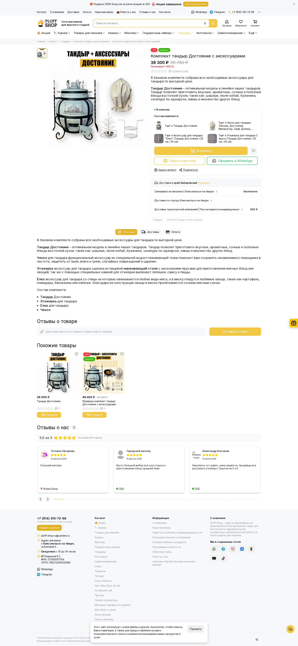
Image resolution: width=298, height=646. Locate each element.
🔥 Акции (43, 33)
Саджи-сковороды (106, 600)
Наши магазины (104, 12)
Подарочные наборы (157, 33)
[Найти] (213, 23)
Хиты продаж (103, 614)
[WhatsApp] (214, 549)
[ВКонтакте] (242, 549)
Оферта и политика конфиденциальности (177, 532)
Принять (196, 629)
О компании (57, 12)
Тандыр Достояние (49, 401)
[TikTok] (223, 558)
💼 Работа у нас (126, 12)
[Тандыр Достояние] (58, 373)
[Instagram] (232, 549)
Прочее (99, 595)
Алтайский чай (103, 590)
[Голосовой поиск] (205, 23)
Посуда (99, 575)
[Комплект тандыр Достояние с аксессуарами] (98, 97)
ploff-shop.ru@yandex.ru (55, 535)
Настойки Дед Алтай (107, 585)
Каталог (42, 12)
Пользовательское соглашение (171, 537)
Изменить (204, 183)
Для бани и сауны (105, 609)
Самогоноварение (230, 33)
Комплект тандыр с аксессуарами (91, 41)
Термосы (100, 571)
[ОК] (251, 549)
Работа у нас (160, 556)
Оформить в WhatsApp (235, 161)
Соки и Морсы (103, 580)
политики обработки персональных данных (173, 563)
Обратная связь (162, 551)
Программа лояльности (166, 547)
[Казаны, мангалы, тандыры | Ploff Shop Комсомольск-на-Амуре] (47, 23)
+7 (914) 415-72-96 (243, 12)
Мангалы (130, 33)
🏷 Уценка (60, 33)
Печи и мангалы (104, 619)
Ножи (98, 566)
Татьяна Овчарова (62, 451)
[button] (40, 499)
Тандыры (184, 33)
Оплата (87, 12)
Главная (41, 41)
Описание (129, 231)
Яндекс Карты (50, 488)
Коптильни (203, 33)
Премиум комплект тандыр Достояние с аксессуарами (99, 403)
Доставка (73, 12)
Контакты (165, 12)
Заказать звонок (49, 527)
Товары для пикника (87, 33)
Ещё (251, 33)
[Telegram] (223, 549)
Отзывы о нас (147, 12)
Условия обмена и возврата (169, 542)
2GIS (121, 488)
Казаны (113, 33)
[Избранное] (253, 151)
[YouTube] (214, 558)
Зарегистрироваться (196, 4)
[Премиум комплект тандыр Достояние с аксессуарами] (103, 373)
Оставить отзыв (235, 331)
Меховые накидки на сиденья (113, 604)
